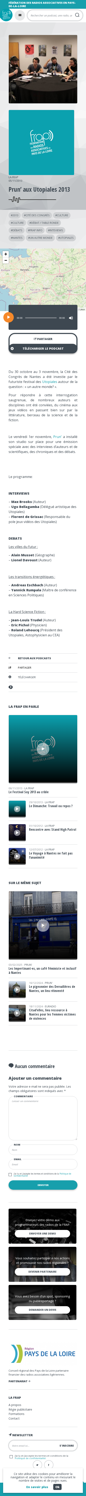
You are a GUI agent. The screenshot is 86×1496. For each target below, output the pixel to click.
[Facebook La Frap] (48, 1465)
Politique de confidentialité (30, 1458)
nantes (18, 238)
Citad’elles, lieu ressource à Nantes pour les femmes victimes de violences (52, 1014)
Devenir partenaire (42, 1271)
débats (17, 230)
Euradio (50, 1006)
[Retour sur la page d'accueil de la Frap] (6, 15)
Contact (14, 1418)
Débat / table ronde (45, 223)
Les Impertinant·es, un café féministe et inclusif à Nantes (42, 970)
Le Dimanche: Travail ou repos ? (51, 806)
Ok (57, 1487)
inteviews (56, 230)
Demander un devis (42, 1310)
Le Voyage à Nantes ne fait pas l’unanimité (51, 855)
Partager (44, 339)
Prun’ (57, 436)
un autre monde (41, 238)
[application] (43, 317)
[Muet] (71, 318)
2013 (15, 215)
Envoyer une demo (42, 1233)
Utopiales (49, 381)
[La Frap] (41, 173)
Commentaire (23, 1096)
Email (18, 1159)
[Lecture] (8, 317)
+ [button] (5, 254)
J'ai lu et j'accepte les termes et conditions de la (42, 1174)
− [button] (5, 260)
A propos (15, 1405)
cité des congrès (38, 215)
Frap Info (36, 230)
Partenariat (18, 1381)
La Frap (13, 177)
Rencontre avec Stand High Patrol (52, 829)
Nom (17, 1144)
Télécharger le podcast (43, 348)
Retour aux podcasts (34, 658)
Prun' (28, 965)
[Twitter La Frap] (37, 1465)
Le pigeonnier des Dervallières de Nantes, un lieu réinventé (52, 988)
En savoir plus (37, 1487)
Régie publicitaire (20, 1409)
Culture (62, 215)
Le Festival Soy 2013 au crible (29, 792)
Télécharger (27, 677)
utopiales (67, 238)
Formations (16, 1414)
